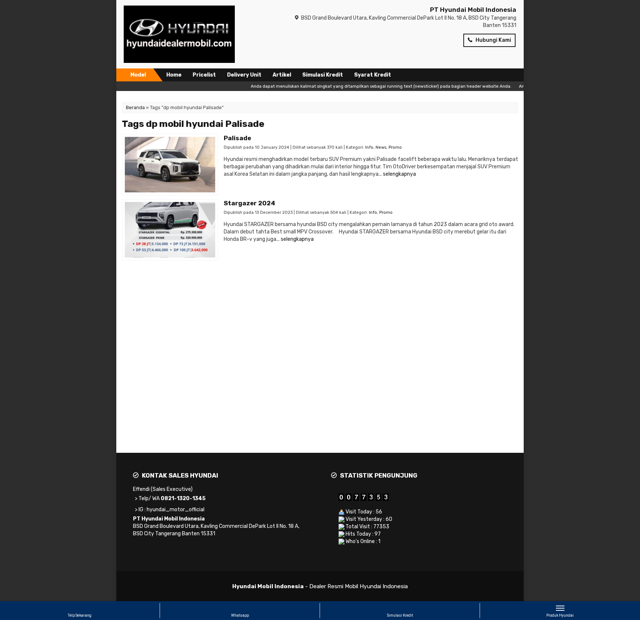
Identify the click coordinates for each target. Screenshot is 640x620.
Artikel (282, 75)
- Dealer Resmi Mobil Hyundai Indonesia (320, 586)
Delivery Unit (244, 75)
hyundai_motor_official (175, 509)
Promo (395, 147)
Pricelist (204, 75)
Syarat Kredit (372, 75)
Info (369, 147)
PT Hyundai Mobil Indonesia (473, 9)
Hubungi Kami (492, 40)
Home (173, 75)
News (381, 147)
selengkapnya (399, 174)
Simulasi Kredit (322, 75)
